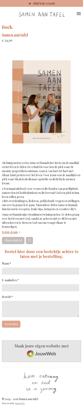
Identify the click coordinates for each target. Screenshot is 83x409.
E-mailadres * (10, 280)
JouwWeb (20, 403)
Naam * (6, 263)
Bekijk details (10, 232)
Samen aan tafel (15, 34)
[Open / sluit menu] (79, 13)
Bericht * (7, 297)
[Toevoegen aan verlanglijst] (29, 240)
